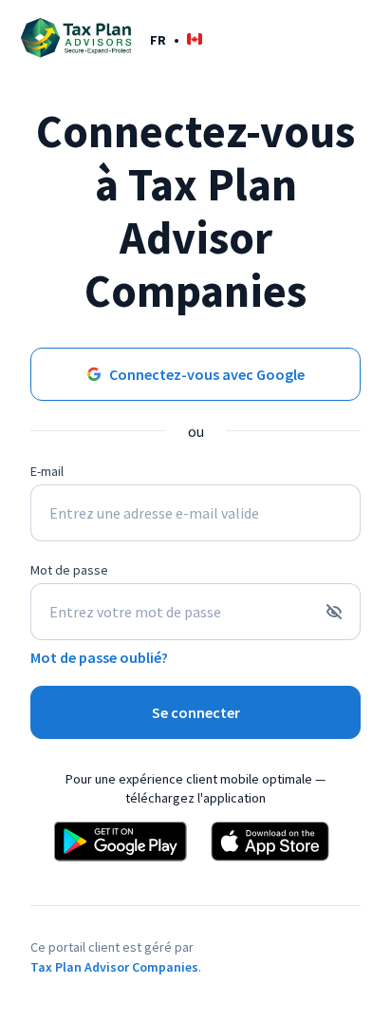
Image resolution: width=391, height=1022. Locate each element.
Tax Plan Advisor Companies (114, 967)
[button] (176, 39)
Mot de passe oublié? (99, 657)
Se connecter (196, 712)
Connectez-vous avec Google (207, 374)
